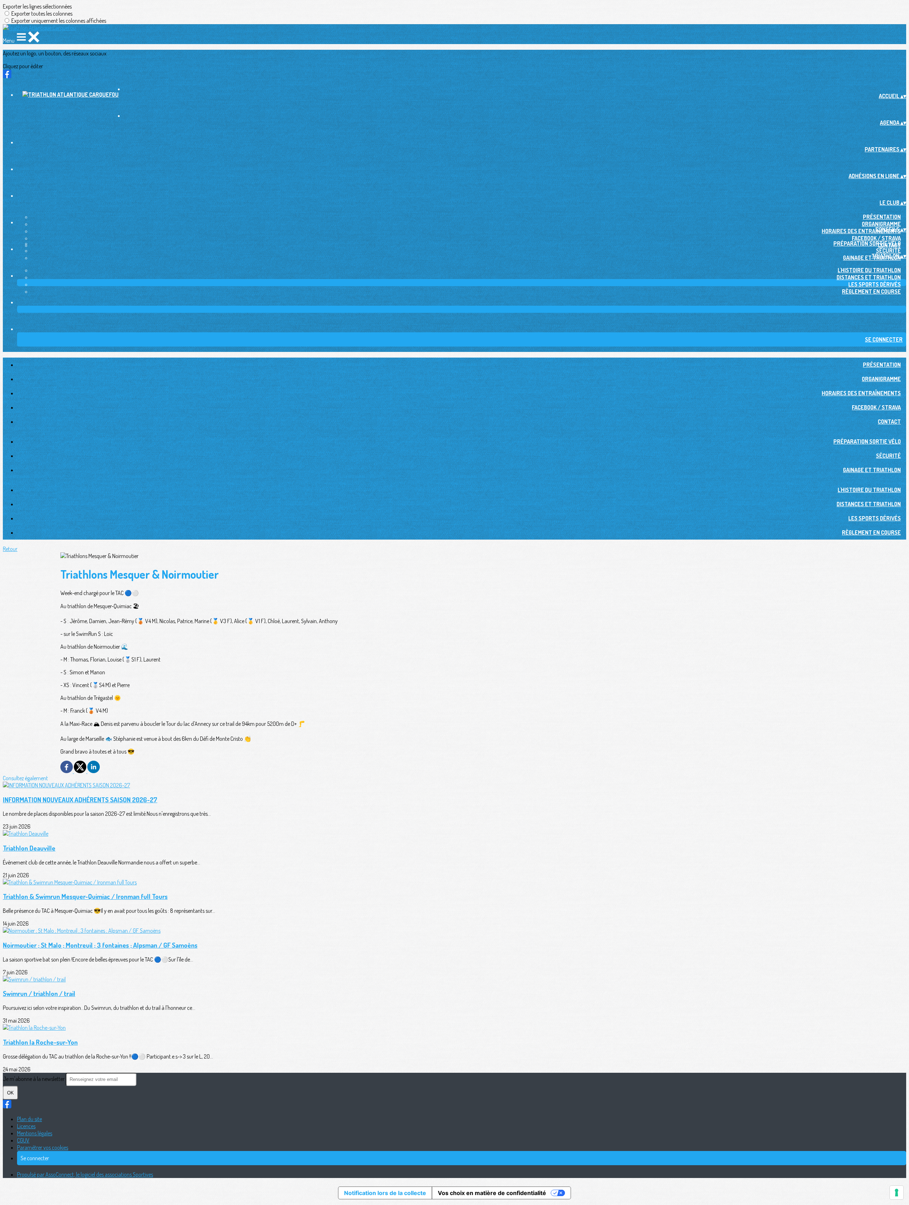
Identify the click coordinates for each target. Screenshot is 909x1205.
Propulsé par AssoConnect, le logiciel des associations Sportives (85, 1174)
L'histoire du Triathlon (869, 270)
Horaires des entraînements (861, 231)
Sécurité (888, 250)
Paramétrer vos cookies (42, 1147)
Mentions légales (34, 1133)
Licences (26, 1126)
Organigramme (881, 223)
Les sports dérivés (874, 284)
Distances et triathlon (869, 277)
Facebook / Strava (876, 238)
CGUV (23, 1140)
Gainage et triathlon (872, 469)
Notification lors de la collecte (385, 1192)
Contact (889, 421)
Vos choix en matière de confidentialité (492, 1192)
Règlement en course (871, 291)
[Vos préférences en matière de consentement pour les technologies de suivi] (896, 1192)
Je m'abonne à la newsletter (34, 1078)
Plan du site (29, 1119)
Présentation (882, 216)
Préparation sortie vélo (867, 243)
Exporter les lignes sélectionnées (37, 6)
